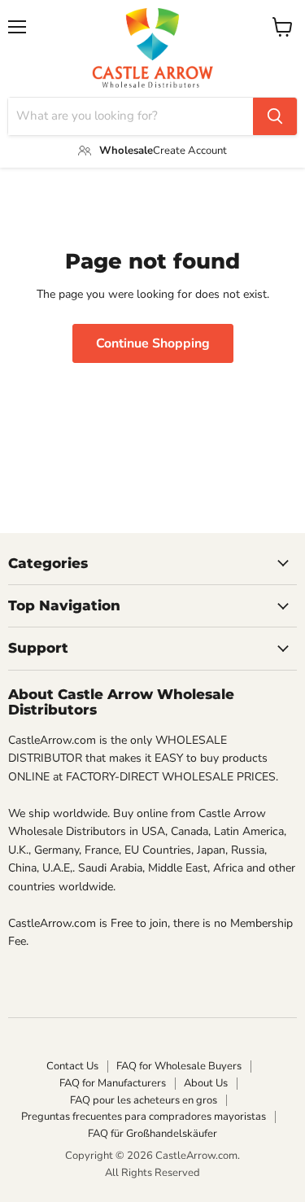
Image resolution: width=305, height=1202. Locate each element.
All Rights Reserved (152, 1172)
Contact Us (72, 1066)
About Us (206, 1083)
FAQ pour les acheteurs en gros (143, 1100)
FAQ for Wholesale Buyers (179, 1066)
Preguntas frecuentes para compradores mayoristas (143, 1116)
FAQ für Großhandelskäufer (152, 1133)
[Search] (275, 116)
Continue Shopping (153, 343)
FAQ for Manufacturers (112, 1083)
